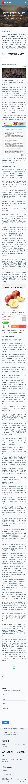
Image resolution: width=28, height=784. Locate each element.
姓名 (4, 694)
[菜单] (25, 2)
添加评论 (5, 708)
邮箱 (4, 699)
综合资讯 (21, 18)
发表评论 (5, 722)
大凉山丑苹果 (6, 679)
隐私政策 (19, 779)
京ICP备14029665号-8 (7, 780)
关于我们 (24, 781)
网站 (4, 703)
